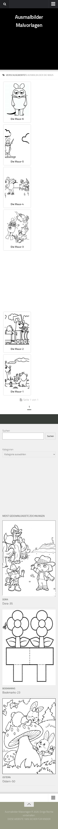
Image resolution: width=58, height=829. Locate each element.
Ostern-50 (8, 781)
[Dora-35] (29, 558)
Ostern (6, 777)
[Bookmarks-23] (29, 647)
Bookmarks (8, 688)
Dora (5, 599)
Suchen (6, 430)
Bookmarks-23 (11, 692)
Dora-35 (7, 603)
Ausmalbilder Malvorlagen (29, 21)
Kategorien (7, 449)
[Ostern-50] (29, 736)
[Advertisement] (29, 53)
